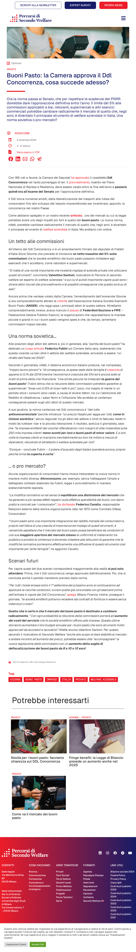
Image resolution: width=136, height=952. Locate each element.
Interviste (88, 882)
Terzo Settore (63, 878)
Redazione (22, 133)
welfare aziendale (55, 229)
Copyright (116, 882)
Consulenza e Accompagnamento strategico (39, 886)
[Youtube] (130, 853)
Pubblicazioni (63, 889)
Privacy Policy (118, 878)
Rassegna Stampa (93, 875)
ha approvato (80, 178)
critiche (62, 301)
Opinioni (88, 893)
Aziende (15, 679)
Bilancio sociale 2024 (122, 871)
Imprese (52, 679)
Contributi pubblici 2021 (120, 916)
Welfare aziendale (103, 679)
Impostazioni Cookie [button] (16, 944)
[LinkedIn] (18, 160)
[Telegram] (122, 853)
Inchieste (88, 897)
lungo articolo (34, 348)
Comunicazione (37, 875)
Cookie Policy (117, 875)
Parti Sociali (62, 875)
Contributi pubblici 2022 (120, 909)
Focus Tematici (64, 897)
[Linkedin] (100, 853)
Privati (11, 69)
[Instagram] (107, 853)
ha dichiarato (66, 504)
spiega (71, 594)
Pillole (86, 878)
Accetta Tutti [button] (38, 944)
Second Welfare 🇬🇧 (93, 900)
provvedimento (79, 182)
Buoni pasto (33, 679)
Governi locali (63, 882)
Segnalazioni (90, 886)
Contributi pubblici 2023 (120, 902)
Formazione (35, 878)
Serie (59, 900)
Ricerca (33, 871)
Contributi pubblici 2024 (120, 895)
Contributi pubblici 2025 (120, 888)
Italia (66, 679)
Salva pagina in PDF (28, 152)
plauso (74, 310)
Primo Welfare (64, 886)
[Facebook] (10, 160)
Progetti (60, 893)
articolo (76, 215)
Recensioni (89, 889)
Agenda (87, 871)
